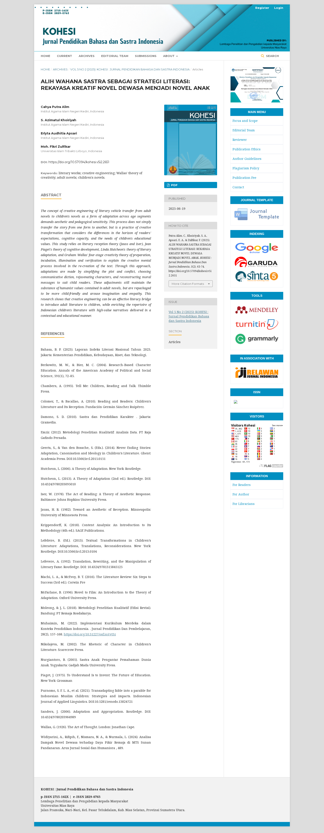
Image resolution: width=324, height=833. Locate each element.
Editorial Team (114, 56)
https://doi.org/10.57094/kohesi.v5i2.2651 (78, 162)
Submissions (145, 56)
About (169, 56)
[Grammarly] (257, 344)
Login (278, 7)
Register (262, 7)
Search (272, 56)
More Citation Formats (188, 283)
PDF (174, 185)
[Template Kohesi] (257, 219)
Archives (87, 56)
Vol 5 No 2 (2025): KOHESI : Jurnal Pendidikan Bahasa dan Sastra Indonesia (130, 69)
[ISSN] (235, 402)
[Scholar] (257, 253)
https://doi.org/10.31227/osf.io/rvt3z (90, 634)
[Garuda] (257, 267)
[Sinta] (257, 281)
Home (45, 56)
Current (64, 56)
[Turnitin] (257, 329)
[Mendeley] (257, 315)
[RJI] (257, 377)
